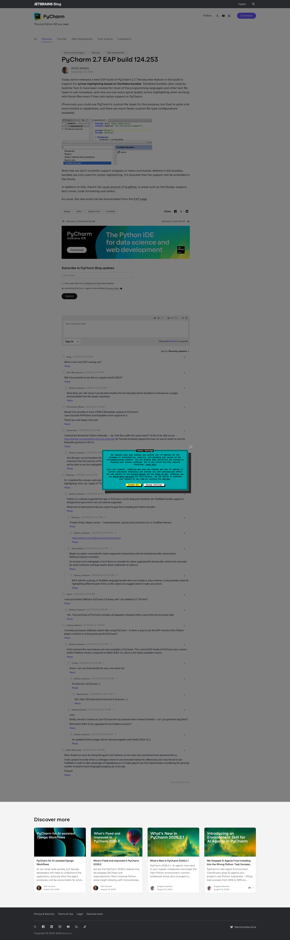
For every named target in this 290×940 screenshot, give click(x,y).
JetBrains (61, 933)
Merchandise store (244, 928)
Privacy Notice (138, 474)
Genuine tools (95, 914)
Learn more (151, 464)
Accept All (133, 485)
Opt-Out (166, 479)
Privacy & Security (44, 914)
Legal (80, 914)
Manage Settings (154, 485)
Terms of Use (161, 474)
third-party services (123, 476)
